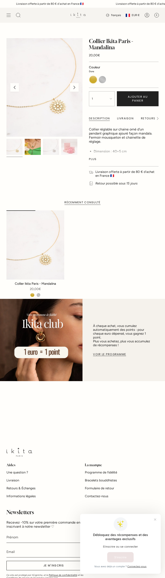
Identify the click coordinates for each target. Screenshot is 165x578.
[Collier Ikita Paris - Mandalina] (35, 245)
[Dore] (32, 295)
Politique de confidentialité (63, 575)
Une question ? (17, 472)
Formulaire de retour (99, 488)
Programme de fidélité (101, 472)
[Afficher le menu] (8, 15)
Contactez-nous (96, 496)
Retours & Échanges (20, 488)
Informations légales (21, 496)
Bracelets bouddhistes (101, 480)
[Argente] (38, 295)
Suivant (74, 87)
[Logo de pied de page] (19, 452)
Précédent (14, 87)
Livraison (12, 480)
